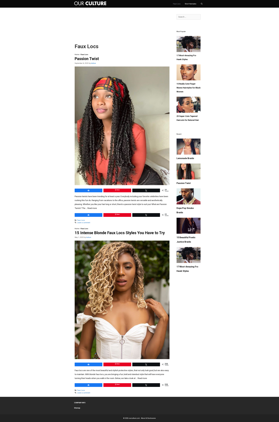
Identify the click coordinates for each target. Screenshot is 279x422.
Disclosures (151, 418)
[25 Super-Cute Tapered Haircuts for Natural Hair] (189, 111)
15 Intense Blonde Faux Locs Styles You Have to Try (120, 233)
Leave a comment (83, 223)
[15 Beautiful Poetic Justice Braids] (189, 232)
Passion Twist (87, 58)
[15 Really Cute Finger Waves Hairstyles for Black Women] (189, 79)
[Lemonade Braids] (189, 153)
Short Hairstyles (190, 4)
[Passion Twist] (189, 178)
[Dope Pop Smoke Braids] (189, 203)
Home (77, 54)
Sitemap (77, 408)
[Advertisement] (122, 26)
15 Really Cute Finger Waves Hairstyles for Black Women (189, 88)
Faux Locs (176, 4)
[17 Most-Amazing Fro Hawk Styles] (189, 50)
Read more (92, 208)
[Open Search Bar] (201, 4)
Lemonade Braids (185, 158)
